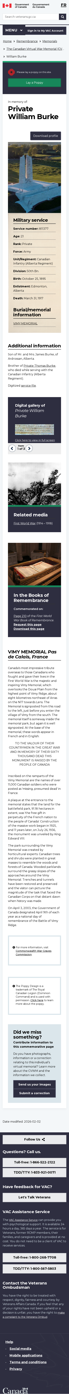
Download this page (29, 629)
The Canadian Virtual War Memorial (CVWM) (37, 49)
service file (28, 385)
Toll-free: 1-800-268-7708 (34, 1257)
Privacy (16, 1369)
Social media (20, 1349)
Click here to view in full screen (35, 440)
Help (9, 1342)
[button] (12, 448)
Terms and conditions (28, 1362)
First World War (25, 523)
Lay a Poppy (34, 82)
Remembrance (27, 41)
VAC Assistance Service (23, 1220)
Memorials (49, 41)
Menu (11, 30)
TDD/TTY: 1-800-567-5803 (34, 1269)
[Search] (62, 16)
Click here (36, 1000)
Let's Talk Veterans (34, 1197)
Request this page (28, 624)
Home (7, 41)
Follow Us (40, 1140)
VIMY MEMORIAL (25, 323)
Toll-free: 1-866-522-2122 (34, 1162)
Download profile (45, 136)
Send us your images (34, 1084)
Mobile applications (26, 1355)
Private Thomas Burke (39, 365)
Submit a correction (34, 1093)
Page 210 (20, 616)
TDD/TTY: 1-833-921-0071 (35, 1172)
